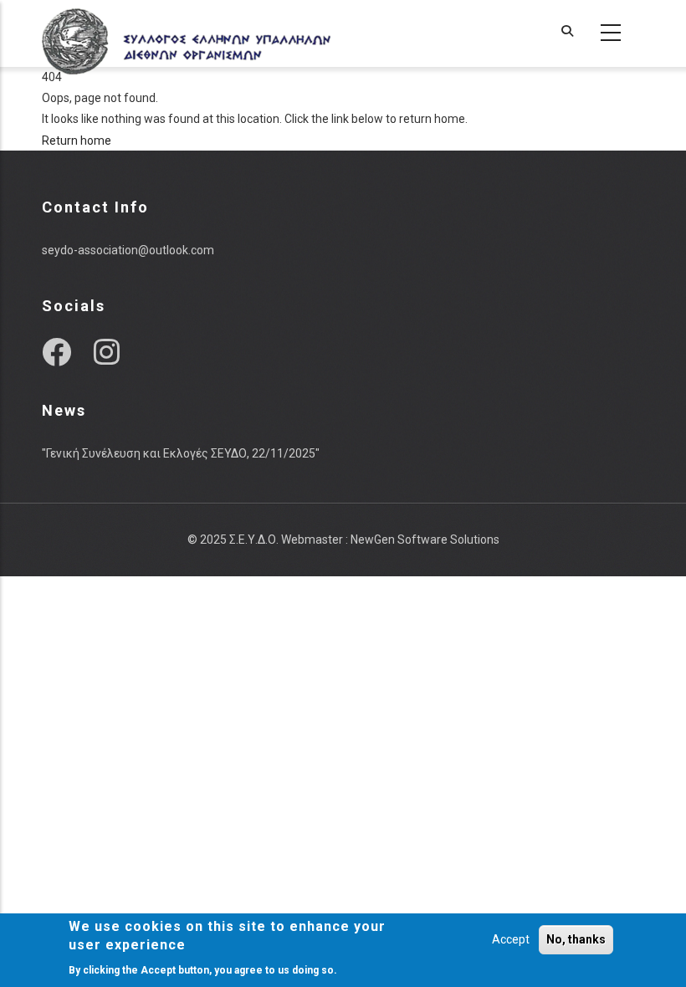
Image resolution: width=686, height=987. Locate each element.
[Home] (186, 33)
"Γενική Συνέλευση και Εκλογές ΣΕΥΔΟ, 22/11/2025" (181, 453)
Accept (511, 939)
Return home (76, 140)
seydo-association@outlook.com (128, 250)
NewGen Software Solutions (425, 539)
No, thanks (576, 939)
